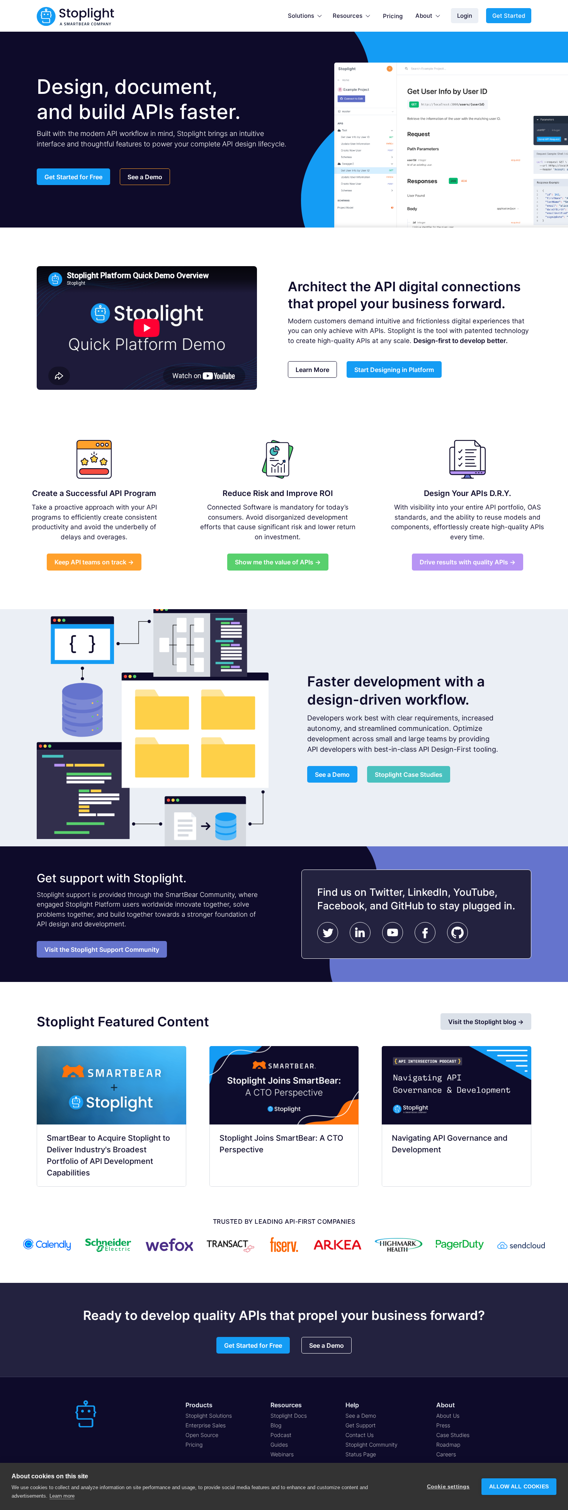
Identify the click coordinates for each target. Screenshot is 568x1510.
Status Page (360, 1454)
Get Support (360, 1425)
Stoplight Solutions (208, 1415)
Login (464, 15)
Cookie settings (448, 1487)
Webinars (282, 1454)
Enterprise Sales (205, 1425)
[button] (305, 16)
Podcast (280, 1435)
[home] (75, 16)
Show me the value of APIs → (278, 562)
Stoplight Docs (288, 1415)
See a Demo (145, 177)
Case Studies (452, 1435)
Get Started (508, 15)
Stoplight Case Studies (408, 774)
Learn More (312, 370)
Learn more (62, 1496)
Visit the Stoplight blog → (486, 1022)
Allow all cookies (519, 1487)
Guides (279, 1444)
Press (443, 1425)
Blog (275, 1425)
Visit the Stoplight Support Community (101, 949)
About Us (447, 1415)
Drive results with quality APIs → (467, 562)
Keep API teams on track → (94, 562)
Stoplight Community (371, 1444)
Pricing (393, 16)
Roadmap (448, 1444)
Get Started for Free (73, 177)
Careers (446, 1454)
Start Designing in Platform (394, 370)
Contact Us (359, 1435)
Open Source (201, 1435)
